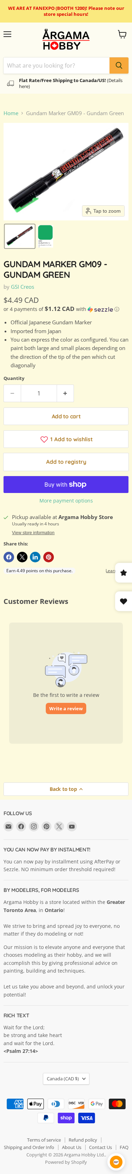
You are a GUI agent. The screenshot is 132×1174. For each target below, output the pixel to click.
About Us (71, 1147)
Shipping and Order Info (29, 1147)
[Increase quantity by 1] (65, 393)
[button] (20, 236)
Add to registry (66, 461)
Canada (63, 1078)
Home (11, 113)
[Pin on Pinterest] (48, 557)
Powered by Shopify (66, 1162)
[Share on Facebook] (9, 557)
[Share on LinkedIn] (35, 557)
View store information (33, 532)
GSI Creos (22, 286)
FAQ (124, 1147)
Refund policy (83, 1140)
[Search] (118, 65)
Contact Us (100, 1147)
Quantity (14, 378)
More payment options (66, 501)
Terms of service (44, 1140)
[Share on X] (22, 557)
